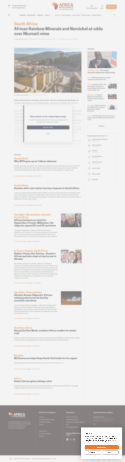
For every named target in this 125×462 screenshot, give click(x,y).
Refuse (110, 452)
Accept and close (101, 447)
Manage (92, 452)
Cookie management (108, 442)
